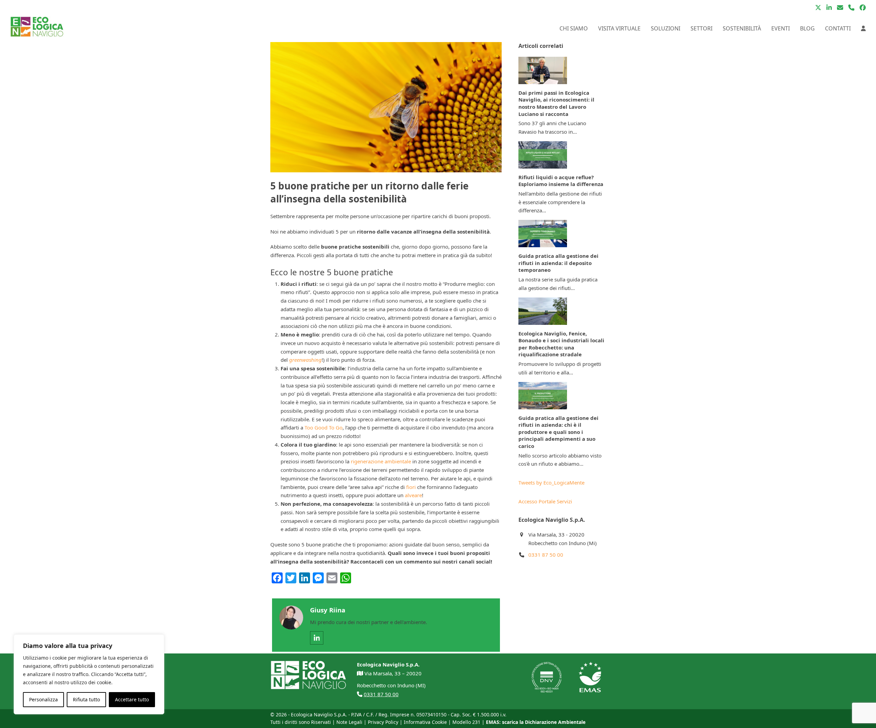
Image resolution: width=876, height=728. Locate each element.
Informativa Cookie (425, 722)
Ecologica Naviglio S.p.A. (319, 714)
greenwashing (305, 359)
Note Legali (349, 722)
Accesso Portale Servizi (545, 501)
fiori (411, 487)
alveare (413, 495)
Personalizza (43, 699)
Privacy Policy (383, 722)
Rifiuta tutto (86, 699)
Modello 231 (466, 722)
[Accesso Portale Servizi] (863, 28)
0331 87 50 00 (545, 554)
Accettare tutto (132, 699)
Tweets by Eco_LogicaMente (551, 482)
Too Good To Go (324, 427)
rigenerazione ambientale (381, 461)
